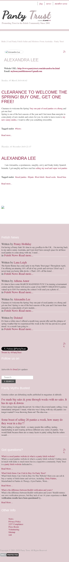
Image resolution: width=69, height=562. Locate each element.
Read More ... (7, 468)
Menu (62, 13)
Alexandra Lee (18, 158)
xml (10, 534)
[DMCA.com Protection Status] (10, 554)
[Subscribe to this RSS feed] (64, 52)
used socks (51, 177)
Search (10, 381)
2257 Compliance (15, 524)
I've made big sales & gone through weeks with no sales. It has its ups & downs (34, 401)
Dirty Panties (50, 478)
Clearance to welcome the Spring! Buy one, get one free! (34, 97)
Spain (31, 177)
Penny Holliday (22, 244)
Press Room (13, 526)
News (48, 3)
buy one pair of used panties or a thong (46, 108)
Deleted (18, 317)
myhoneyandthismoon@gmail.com (26, 71)
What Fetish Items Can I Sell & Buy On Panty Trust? (23, 473)
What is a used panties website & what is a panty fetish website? (28, 456)
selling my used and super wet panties (51, 168)
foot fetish (40, 177)
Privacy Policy (14, 521)
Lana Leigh (20, 262)
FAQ (41, 3)
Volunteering (13, 529)
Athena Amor (21, 281)
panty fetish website (13, 464)
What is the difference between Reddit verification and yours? (27, 489)
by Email (14, 369)
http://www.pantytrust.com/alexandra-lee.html (39, 68)
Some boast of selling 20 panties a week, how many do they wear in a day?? (32, 421)
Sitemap (11, 532)
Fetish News (11, 255)
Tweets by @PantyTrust (11, 352)
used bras (62, 177)
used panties (21, 177)
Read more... (6, 135)
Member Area (61, 3)
